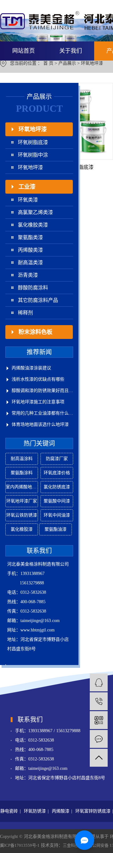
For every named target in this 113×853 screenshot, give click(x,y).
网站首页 (23, 51)
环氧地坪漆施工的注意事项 (38, 402)
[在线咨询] (99, 682)
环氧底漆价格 (57, 472)
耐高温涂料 (22, 458)
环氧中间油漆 (57, 515)
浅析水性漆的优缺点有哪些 (38, 379)
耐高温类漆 (30, 262)
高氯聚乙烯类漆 (35, 212)
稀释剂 (25, 312)
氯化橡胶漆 (22, 529)
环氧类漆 (28, 199)
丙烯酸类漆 (30, 250)
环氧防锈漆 (35, 811)
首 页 (48, 63)
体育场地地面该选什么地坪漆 (40, 424)
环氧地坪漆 (92, 63)
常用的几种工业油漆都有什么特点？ (42, 413)
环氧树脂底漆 (33, 142)
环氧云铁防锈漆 (21, 515)
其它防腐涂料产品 (38, 300)
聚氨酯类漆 (30, 237)
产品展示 (67, 63)
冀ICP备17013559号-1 (20, 845)
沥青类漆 (28, 275)
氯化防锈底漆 (57, 487)
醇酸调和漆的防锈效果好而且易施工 (42, 390)
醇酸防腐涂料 (33, 287)
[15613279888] (99, 701)
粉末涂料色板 (35, 332)
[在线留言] (99, 739)
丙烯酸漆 (60, 811)
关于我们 (70, 51)
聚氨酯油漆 (56, 529)
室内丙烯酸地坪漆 (22, 487)
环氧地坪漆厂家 (21, 501)
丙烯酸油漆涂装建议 (31, 368)
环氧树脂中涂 (33, 155)
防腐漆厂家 (57, 458)
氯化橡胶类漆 (33, 225)
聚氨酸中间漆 (57, 501)
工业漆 (27, 187)
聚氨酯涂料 (22, 472)
